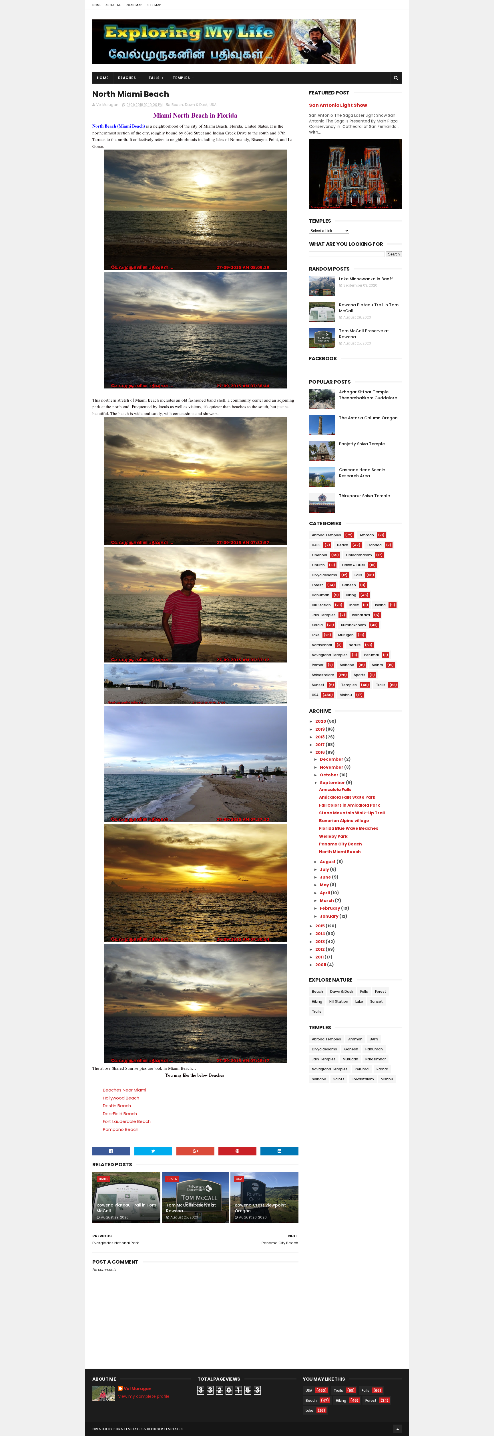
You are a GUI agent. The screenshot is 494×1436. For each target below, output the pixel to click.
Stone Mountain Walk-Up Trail (352, 813)
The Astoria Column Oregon (368, 418)
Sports (359, 674)
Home (96, 5)
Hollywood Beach (121, 1098)
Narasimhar (322, 645)
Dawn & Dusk (196, 104)
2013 (320, 941)
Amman (367, 535)
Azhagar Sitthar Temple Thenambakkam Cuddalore (368, 395)
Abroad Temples (326, 535)
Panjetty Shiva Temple (362, 444)
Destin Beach (117, 1106)
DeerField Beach (120, 1114)
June (326, 877)
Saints (377, 664)
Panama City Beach (340, 844)
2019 (320, 729)
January (329, 916)
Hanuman (320, 595)
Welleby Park (333, 836)
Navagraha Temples (330, 654)
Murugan (346, 635)
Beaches (127, 77)
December (332, 759)
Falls (154, 77)
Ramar (317, 664)
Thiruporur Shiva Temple (364, 496)
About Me (113, 5)
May (325, 885)
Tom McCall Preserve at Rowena (191, 1208)
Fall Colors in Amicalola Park (349, 805)
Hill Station (321, 605)
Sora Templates (128, 1429)
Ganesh (349, 585)
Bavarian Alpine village (344, 820)
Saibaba (347, 664)
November (332, 767)
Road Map (134, 5)
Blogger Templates (165, 1429)
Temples (181, 77)
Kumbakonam (353, 625)
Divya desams (324, 575)
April (325, 893)
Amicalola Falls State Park (347, 797)
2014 (320, 933)
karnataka (361, 615)
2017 (320, 745)
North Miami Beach (340, 852)
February (330, 908)
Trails (103, 1179)
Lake (316, 635)
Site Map (154, 5)
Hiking (351, 595)
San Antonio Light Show (338, 105)
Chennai (319, 555)
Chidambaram (359, 555)
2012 (320, 949)
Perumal (371, 654)
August (328, 862)
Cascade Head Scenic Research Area (362, 473)
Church (318, 565)
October (329, 775)
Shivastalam (323, 674)
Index (354, 605)
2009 (321, 965)
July (325, 869)
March (327, 900)
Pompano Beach (120, 1129)
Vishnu (346, 694)
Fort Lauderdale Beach (127, 1121)
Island (380, 605)
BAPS (316, 545)
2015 (320, 926)
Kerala (317, 625)
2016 (320, 752)
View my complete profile (144, 1396)
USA (213, 104)
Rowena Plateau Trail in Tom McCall (126, 1208)
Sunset (318, 684)
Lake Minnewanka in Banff (366, 279)
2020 (321, 721)
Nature (355, 645)
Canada (374, 545)
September (333, 783)
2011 (319, 957)
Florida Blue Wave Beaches (348, 828)
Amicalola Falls (335, 789)
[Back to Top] (397, 1429)
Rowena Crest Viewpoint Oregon (260, 1208)
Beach (177, 104)
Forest (317, 585)
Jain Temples (324, 615)
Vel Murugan (138, 1388)
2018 (320, 737)
